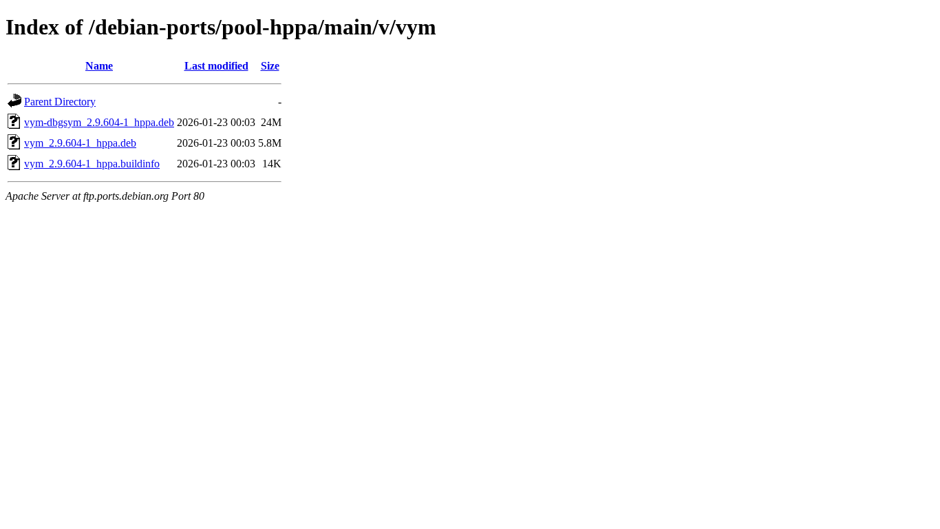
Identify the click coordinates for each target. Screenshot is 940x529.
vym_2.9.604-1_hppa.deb (80, 143)
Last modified (216, 66)
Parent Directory (60, 101)
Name (99, 66)
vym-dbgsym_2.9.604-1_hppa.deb (99, 122)
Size (270, 66)
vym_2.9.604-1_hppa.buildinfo (92, 163)
